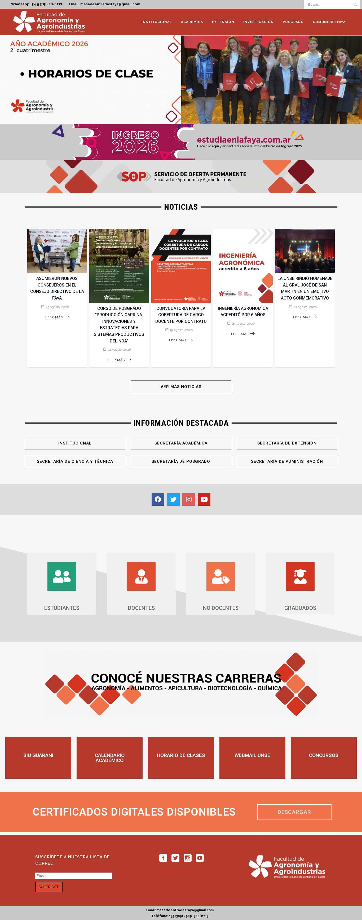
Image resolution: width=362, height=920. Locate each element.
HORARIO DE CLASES (181, 755)
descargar (294, 812)
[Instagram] (188, 499)
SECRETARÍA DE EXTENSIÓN (287, 443)
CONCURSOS (323, 755)
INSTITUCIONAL (75, 443)
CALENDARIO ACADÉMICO (110, 757)
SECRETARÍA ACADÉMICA (181, 443)
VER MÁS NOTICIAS (181, 386)
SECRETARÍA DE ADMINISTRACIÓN (287, 461)
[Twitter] (173, 499)
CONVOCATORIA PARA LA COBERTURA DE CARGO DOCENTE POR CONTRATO (181, 315)
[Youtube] (204, 499)
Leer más (54, 317)
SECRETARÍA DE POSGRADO (181, 461)
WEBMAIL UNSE (252, 755)
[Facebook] (158, 499)
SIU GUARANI (38, 755)
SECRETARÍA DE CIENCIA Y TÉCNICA (75, 461)
